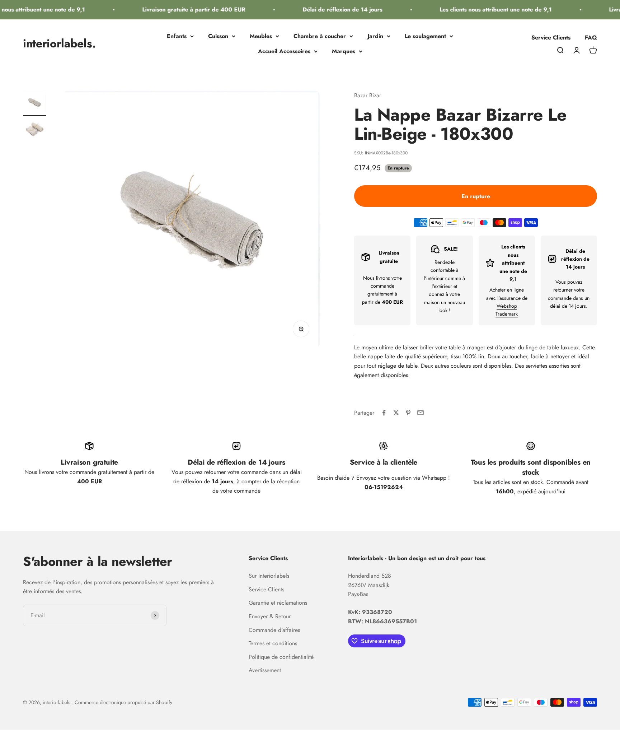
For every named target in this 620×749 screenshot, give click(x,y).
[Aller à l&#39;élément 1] (34, 103)
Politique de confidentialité (281, 657)
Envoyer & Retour (270, 616)
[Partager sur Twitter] (396, 412)
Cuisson (218, 36)
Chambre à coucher (319, 36)
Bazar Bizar (367, 95)
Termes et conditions (273, 643)
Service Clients (550, 37)
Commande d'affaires (274, 630)
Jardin (375, 36)
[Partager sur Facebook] (384, 412)
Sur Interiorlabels (269, 576)
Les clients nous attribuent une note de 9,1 (489, 9)
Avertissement (265, 670)
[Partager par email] (420, 412)
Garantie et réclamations (278, 603)
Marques (343, 51)
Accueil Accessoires (284, 51)
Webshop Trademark (506, 309)
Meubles (261, 36)
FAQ (591, 37)
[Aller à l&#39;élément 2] (34, 132)
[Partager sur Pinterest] (408, 412)
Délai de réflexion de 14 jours (336, 9)
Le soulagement (425, 36)
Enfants (177, 36)
